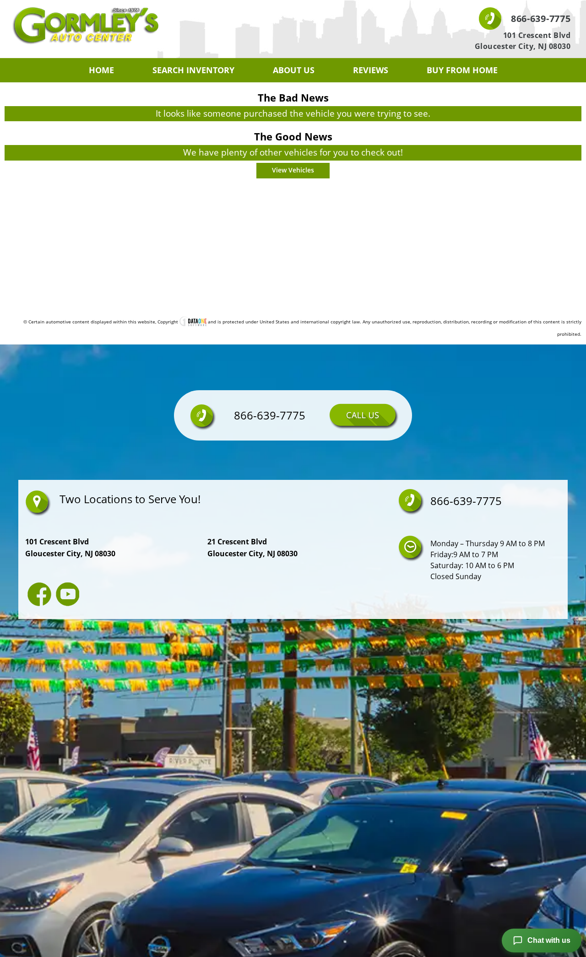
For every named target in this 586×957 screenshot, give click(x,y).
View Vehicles (293, 170)
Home (101, 70)
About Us (294, 70)
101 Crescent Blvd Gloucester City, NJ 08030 (523, 40)
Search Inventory (193, 70)
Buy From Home (462, 70)
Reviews (370, 70)
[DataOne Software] (192, 321)
